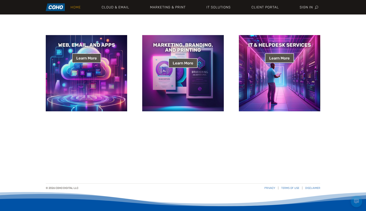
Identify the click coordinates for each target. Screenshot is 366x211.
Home (76, 7)
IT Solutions (218, 7)
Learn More (86, 58)
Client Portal (265, 7)
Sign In (306, 7)
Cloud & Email (115, 7)
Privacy (269, 188)
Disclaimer (312, 188)
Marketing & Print (168, 7)
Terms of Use (290, 188)
